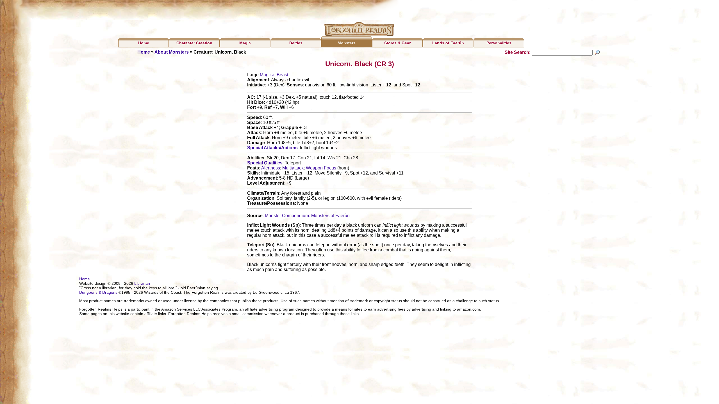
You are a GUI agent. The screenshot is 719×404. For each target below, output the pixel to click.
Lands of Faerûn (448, 43)
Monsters (347, 43)
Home (143, 43)
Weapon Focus (321, 168)
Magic (245, 43)
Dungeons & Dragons (98, 292)
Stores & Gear (397, 43)
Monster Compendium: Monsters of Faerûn (307, 215)
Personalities (498, 43)
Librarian (142, 283)
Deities (295, 43)
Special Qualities (265, 162)
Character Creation (194, 43)
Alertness (270, 168)
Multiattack (293, 168)
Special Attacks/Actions (272, 147)
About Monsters (171, 52)
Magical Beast (274, 74)
